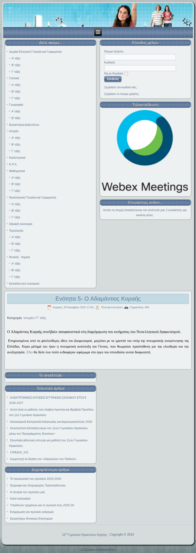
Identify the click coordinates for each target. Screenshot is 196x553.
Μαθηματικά (17, 171)
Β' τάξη (15, 65)
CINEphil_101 (19, 452)
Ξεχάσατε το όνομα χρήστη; (121, 94)
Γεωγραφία (16, 104)
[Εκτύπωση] (126, 307)
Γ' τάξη (15, 71)
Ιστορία (13, 131)
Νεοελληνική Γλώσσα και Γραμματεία (32, 197)
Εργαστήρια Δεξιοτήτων (24, 124)
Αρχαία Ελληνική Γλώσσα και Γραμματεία (35, 51)
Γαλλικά (14, 78)
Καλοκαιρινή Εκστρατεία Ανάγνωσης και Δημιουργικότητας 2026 (51, 421)
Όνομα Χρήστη (113, 51)
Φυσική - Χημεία (19, 257)
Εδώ (30, 352)
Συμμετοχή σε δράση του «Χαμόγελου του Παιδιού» (43, 459)
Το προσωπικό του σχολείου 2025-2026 (35, 478)
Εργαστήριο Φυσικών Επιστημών (31, 518)
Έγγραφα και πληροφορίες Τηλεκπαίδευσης (38, 485)
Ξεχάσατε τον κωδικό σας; (120, 87)
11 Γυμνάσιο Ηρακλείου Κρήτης (84, 535)
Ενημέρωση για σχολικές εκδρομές (32, 512)
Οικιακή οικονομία (20, 224)
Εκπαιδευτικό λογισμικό (24, 283)
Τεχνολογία (16, 230)
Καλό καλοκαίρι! (20, 498)
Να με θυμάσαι (113, 73)
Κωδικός (109, 62)
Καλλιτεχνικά (17, 157)
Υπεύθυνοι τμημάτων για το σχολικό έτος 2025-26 (42, 505)
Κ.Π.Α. (13, 164)
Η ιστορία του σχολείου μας (27, 492)
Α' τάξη (15, 58)
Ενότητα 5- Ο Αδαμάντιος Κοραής (98, 298)
